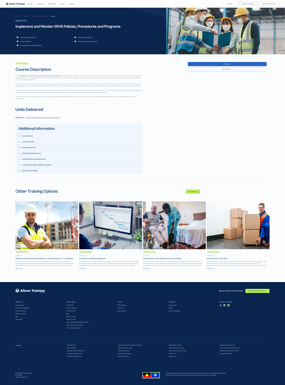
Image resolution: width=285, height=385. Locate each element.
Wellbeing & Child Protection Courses (229, 350)
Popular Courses (71, 345)
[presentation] (31, 3)
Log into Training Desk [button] (268, 4)
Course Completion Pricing (73, 328)
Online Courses (173, 353)
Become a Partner (71, 316)
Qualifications (172, 356)
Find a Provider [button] (226, 69)
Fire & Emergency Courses (125, 353)
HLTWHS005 (146, 255)
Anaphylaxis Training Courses (74, 353)
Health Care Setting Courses (176, 348)
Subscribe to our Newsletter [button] (256, 291)
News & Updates (19, 305)
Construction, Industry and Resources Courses (130, 345)
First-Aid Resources (20, 311)
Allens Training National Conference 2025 (77, 322)
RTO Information (121, 305)
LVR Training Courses (123, 350)
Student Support (121, 311)
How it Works (69, 305)
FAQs (67, 313)
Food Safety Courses (123, 356)
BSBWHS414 (82, 255)
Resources (19, 302)
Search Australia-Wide (174, 311)
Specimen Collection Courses (227, 345)
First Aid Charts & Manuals (22, 308)
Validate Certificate (20, 313)
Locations (171, 302)
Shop (16, 316)
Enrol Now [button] (226, 64)
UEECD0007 (18, 255)
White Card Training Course (125, 348)
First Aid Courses (71, 348)
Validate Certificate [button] (247, 4)
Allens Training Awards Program (74, 325)
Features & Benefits (71, 308)
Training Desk (18, 319)
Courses (25, 16)
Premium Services (71, 311)
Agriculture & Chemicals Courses (75, 350)
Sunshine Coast (172, 305)
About (119, 302)
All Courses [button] (192, 191)
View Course (19, 268)
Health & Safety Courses (39, 16)
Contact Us (120, 308)
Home (17, 16)
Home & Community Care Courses (178, 350)
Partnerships (70, 302)
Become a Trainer (71, 319)
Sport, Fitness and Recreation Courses (230, 348)
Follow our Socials (225, 302)
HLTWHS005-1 (210, 255)
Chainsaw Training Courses (74, 356)
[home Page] (15, 4)
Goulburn (170, 308)
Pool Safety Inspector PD (226, 353)
